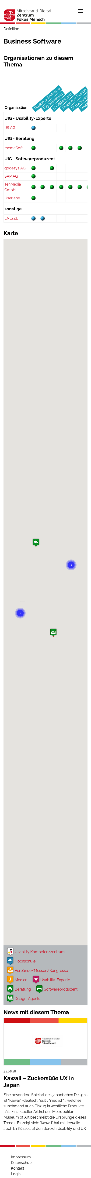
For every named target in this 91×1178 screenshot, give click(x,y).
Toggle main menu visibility (80, 10)
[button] (36, 543)
